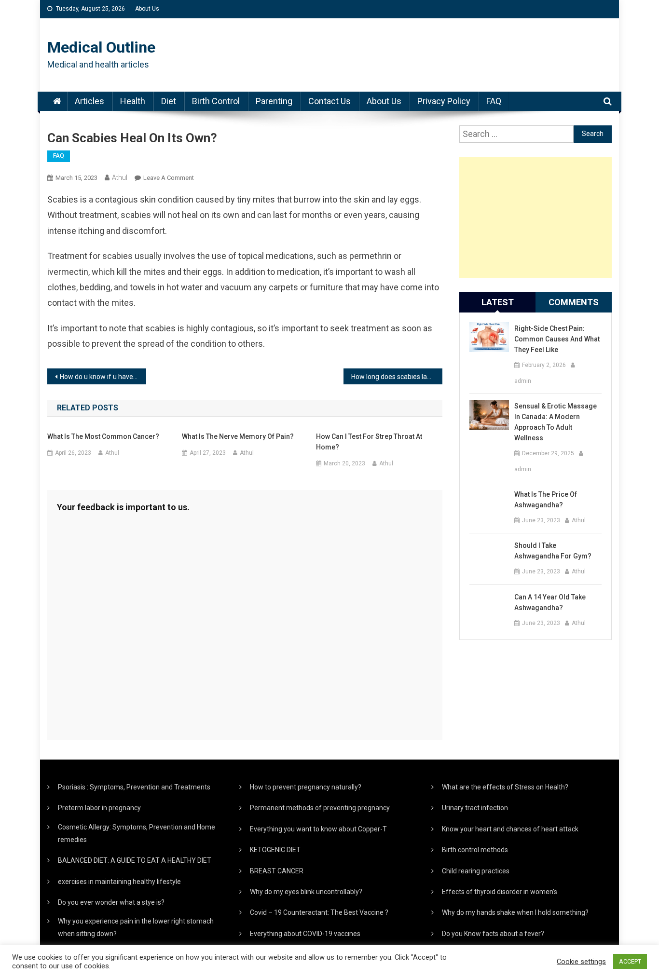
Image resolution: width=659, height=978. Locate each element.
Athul (119, 177)
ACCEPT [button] (630, 961)
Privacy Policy (443, 101)
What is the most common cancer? (103, 436)
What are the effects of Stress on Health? (505, 787)
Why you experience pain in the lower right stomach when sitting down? (136, 927)
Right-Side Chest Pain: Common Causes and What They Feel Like (557, 339)
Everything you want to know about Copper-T (318, 829)
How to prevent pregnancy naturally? (305, 787)
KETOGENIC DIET (275, 850)
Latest (497, 302)
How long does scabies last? (393, 376)
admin (522, 381)
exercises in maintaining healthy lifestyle (119, 881)
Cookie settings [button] (581, 961)
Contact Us (329, 101)
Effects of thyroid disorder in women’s (499, 892)
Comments (574, 302)
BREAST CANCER (276, 871)
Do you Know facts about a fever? (493, 933)
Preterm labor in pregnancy (99, 808)
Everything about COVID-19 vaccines (305, 933)
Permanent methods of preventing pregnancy (320, 808)
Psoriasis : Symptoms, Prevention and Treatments (134, 787)
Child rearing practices (475, 871)
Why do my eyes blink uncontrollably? (306, 892)
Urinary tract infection (475, 808)
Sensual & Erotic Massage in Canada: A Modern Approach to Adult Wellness (555, 422)
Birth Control (216, 101)
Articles (89, 101)
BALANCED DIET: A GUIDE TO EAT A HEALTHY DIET (134, 860)
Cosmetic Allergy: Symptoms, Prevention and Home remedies (136, 833)
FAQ (493, 101)
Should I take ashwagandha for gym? (552, 551)
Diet (168, 101)
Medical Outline (101, 47)
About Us (147, 8)
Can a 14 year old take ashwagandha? (550, 602)
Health (132, 101)
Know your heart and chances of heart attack (510, 829)
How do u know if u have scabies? (103, 376)
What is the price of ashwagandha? (545, 499)
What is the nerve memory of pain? (238, 436)
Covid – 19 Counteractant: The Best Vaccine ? (319, 912)
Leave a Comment (168, 177)
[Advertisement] (535, 217)
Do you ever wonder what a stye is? (111, 902)
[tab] (497, 302)
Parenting (274, 101)
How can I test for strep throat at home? (369, 442)
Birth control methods (475, 850)
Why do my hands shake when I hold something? (515, 912)
